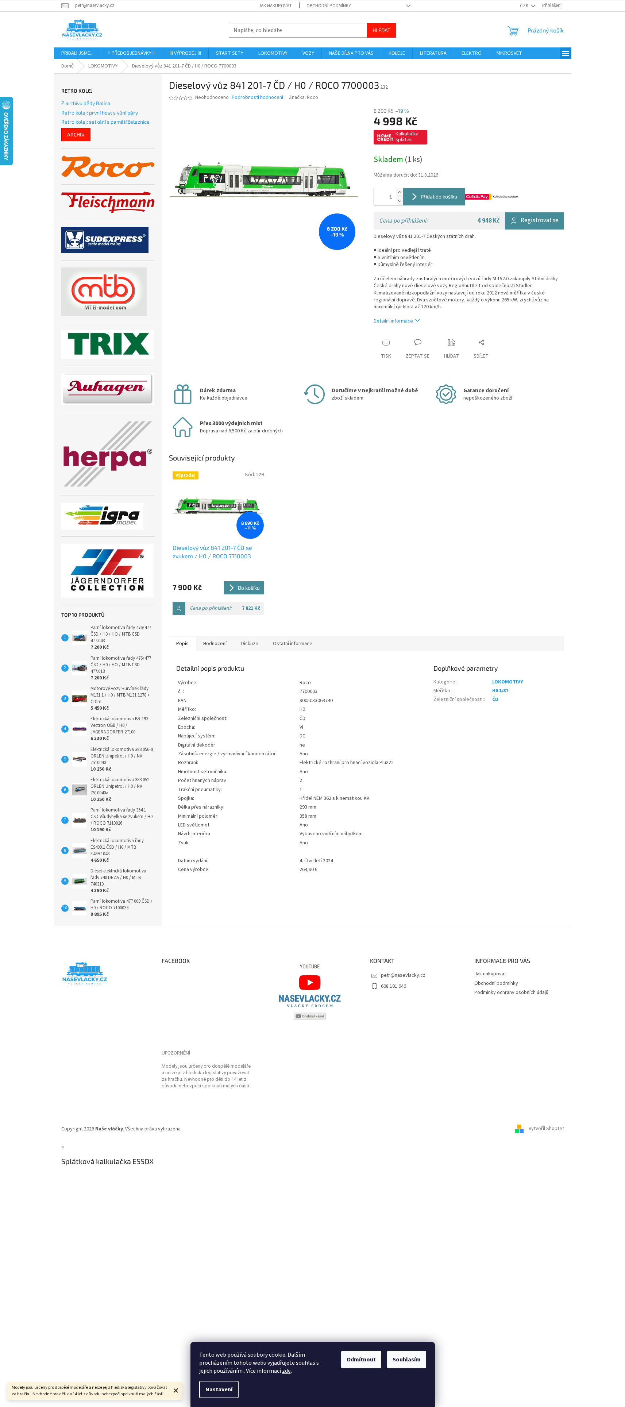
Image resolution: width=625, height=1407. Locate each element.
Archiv (76, 134)
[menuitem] (77, 53)
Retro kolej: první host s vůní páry (99, 112)
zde (286, 1371)
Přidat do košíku (439, 196)
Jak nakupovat (275, 6)
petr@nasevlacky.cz (403, 975)
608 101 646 (393, 986)
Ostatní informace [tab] (292, 643)
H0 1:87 (500, 690)
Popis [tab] (182, 643)
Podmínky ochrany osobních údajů (511, 992)
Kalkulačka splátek (407, 136)
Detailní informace (393, 321)
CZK (524, 6)
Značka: (303, 97)
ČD (495, 699)
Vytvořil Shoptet (546, 1129)
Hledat (381, 30)
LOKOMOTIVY (507, 682)
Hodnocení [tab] (215, 643)
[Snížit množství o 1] (399, 201)
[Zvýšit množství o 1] (399, 192)
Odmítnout (361, 1360)
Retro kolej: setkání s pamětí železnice (105, 121)
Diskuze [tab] (249, 643)
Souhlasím (407, 1360)
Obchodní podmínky (328, 6)
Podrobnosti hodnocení (257, 97)
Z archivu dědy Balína (86, 103)
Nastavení (218, 1389)
